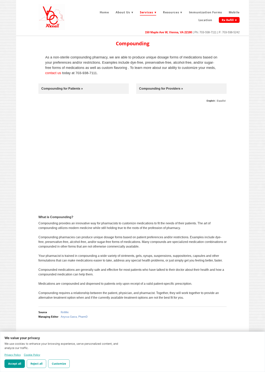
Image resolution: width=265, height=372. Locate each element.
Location (205, 20)
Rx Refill (229, 20)
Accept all (14, 364)
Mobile (234, 12)
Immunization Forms (205, 12)
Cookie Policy (32, 354)
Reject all (36, 364)
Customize (59, 364)
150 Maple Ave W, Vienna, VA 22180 (168, 32)
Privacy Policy (12, 354)
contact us (53, 73)
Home (104, 12)
